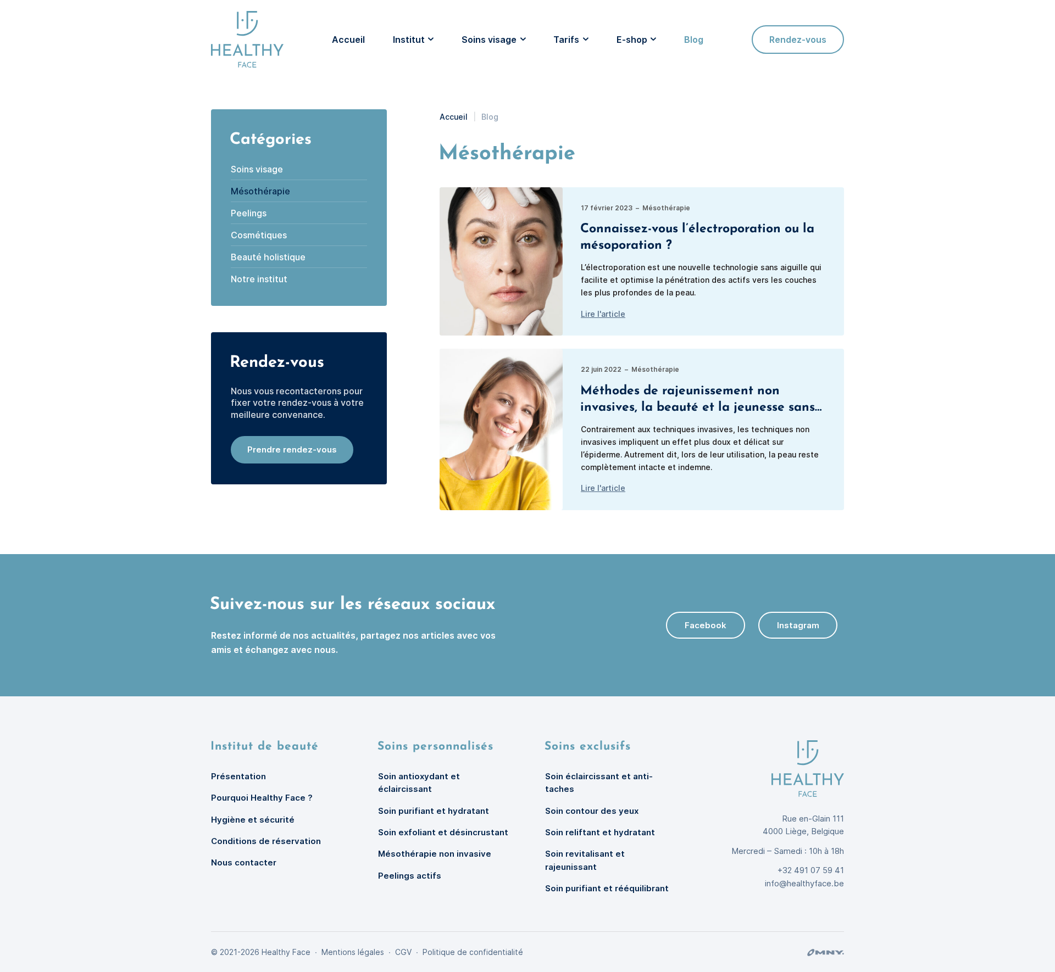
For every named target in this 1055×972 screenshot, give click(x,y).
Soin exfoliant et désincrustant (443, 832)
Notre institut (259, 278)
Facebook (705, 625)
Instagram (798, 625)
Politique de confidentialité (473, 952)
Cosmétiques (259, 235)
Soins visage (489, 39)
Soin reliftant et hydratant (600, 832)
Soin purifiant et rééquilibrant (607, 888)
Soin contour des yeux (591, 811)
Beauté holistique (268, 257)
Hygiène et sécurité (253, 819)
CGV (403, 952)
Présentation (238, 776)
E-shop (632, 39)
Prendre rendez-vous (292, 449)
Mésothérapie (260, 191)
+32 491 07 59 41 (811, 870)
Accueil (348, 39)
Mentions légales (352, 952)
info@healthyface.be (804, 883)
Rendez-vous (797, 39)
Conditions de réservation (266, 841)
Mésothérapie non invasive (434, 853)
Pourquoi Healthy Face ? (262, 797)
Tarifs (566, 39)
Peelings (248, 213)
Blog (693, 39)
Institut (409, 39)
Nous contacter (243, 862)
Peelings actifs (409, 875)
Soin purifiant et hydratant (433, 811)
